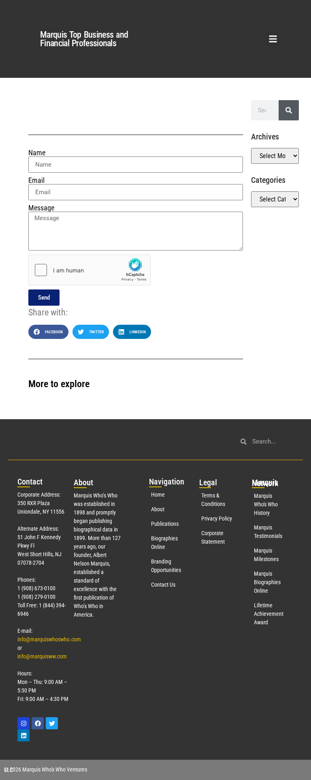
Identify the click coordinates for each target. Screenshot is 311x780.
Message (41, 208)
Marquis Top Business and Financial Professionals (84, 39)
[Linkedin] (23, 735)
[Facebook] (38, 723)
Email (36, 180)
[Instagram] (23, 723)
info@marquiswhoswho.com (49, 639)
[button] (273, 39)
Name (36, 152)
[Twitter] (52, 723)
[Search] (289, 110)
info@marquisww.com (42, 656)
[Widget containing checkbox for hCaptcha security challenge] (89, 270)
